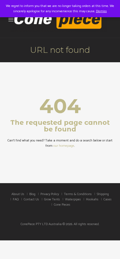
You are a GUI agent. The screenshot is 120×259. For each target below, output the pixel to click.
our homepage (63, 145)
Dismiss (101, 11)
